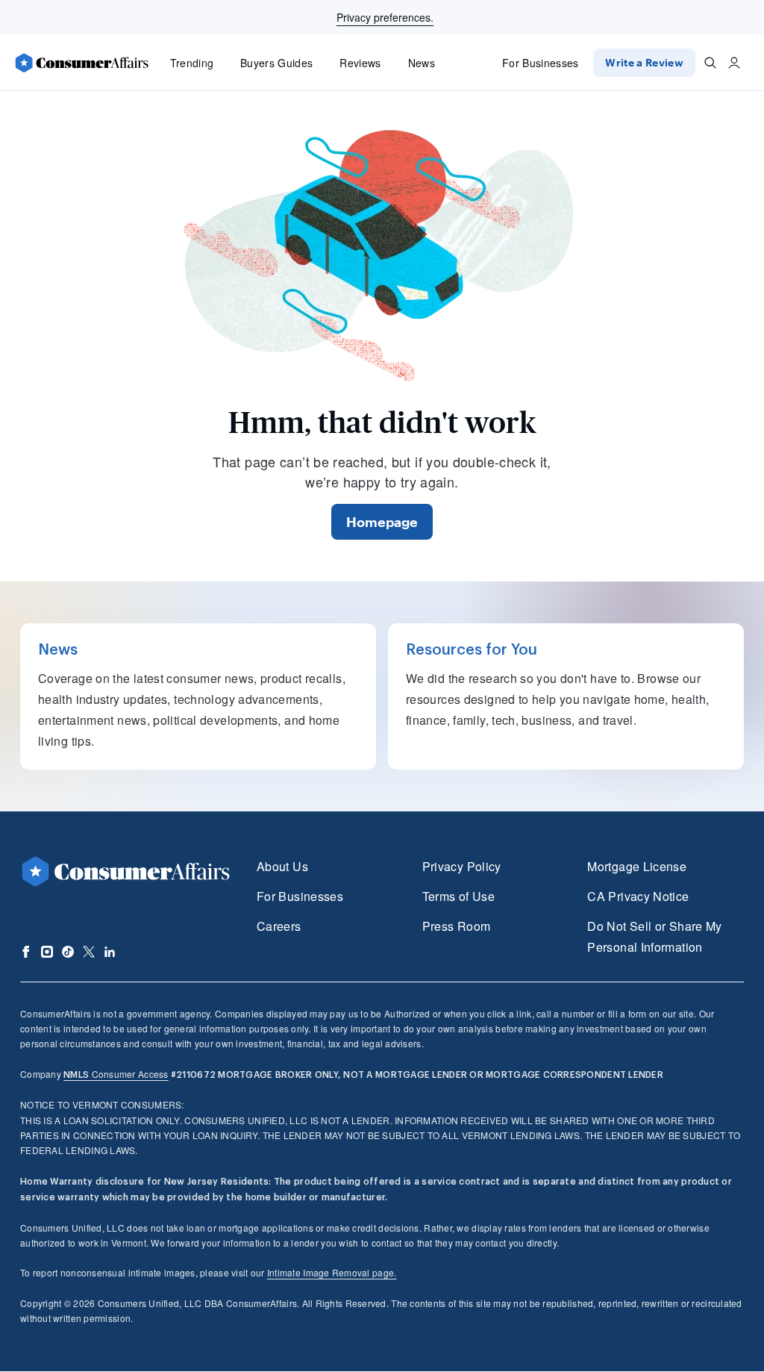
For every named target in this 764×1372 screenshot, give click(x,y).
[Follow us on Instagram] (47, 952)
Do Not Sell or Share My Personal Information (654, 936)
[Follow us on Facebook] (26, 952)
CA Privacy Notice (638, 896)
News (421, 62)
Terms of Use (458, 896)
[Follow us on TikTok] (68, 952)
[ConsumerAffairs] (81, 62)
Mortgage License (636, 866)
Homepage (382, 522)
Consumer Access (115, 1073)
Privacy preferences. (384, 17)
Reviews (360, 62)
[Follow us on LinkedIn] (110, 952)
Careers (279, 926)
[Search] (710, 63)
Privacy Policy (461, 866)
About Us (282, 866)
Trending (192, 62)
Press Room (456, 926)
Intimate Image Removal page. (332, 1272)
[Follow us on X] (89, 952)
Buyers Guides (276, 62)
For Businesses (540, 62)
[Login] (734, 63)
